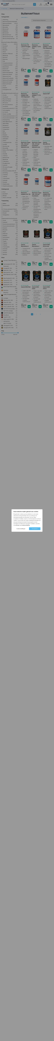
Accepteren (35, 528)
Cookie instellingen (20, 528)
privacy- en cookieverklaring (23, 525)
